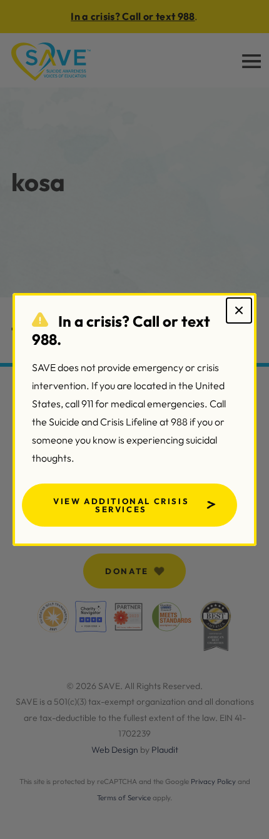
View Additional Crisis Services (121, 505)
